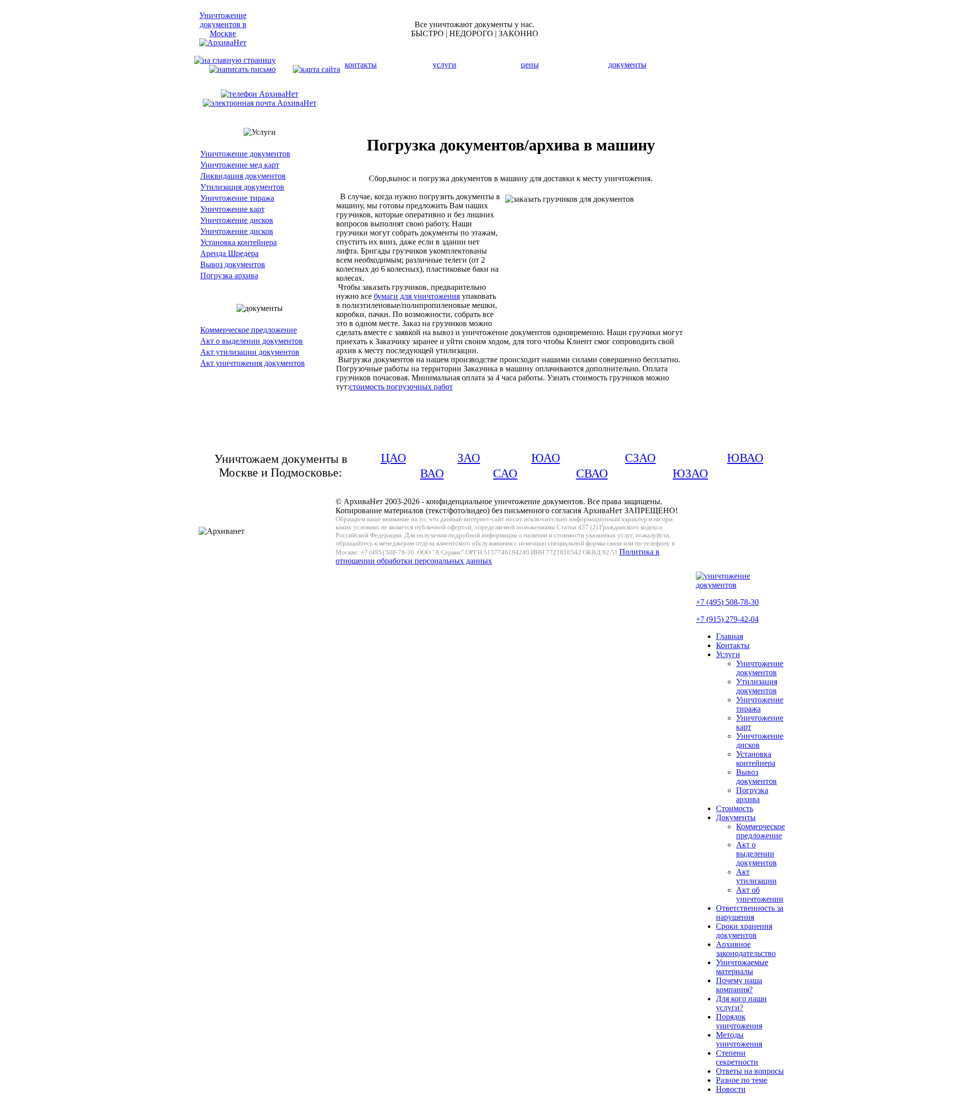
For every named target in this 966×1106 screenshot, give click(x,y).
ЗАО (468, 457)
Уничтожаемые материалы (742, 967)
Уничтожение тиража (237, 198)
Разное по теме (741, 1080)
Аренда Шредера (229, 253)
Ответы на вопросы (750, 1071)
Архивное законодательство (746, 949)
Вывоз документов (232, 264)
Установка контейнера (238, 242)
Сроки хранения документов (744, 930)
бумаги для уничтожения (417, 296)
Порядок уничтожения (739, 1021)
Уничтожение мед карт (239, 165)
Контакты (733, 645)
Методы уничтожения (739, 1039)
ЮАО (545, 457)
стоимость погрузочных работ (401, 386)
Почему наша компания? (739, 985)
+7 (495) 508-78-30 (727, 602)
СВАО (592, 473)
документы (627, 64)
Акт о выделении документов (251, 341)
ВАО (432, 473)
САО (505, 473)
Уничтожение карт (232, 209)
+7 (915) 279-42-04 (727, 619)
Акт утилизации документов (249, 352)
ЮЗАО (690, 473)
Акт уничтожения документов (252, 363)
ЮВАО (745, 457)
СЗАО (640, 457)
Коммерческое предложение (248, 330)
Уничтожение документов (245, 153)
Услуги (728, 654)
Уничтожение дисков (236, 220)
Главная (729, 636)
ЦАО (393, 457)
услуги (444, 64)
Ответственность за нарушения (749, 912)
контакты (361, 64)
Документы (736, 817)
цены (530, 64)
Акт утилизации (756, 876)
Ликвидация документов (243, 176)
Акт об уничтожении (759, 894)
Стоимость (734, 808)
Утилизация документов (242, 187)
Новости (731, 1089)
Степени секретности (737, 1057)
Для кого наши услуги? (741, 1003)
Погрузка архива (229, 275)
